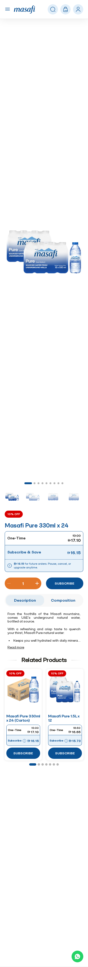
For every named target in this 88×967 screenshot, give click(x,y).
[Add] (37, 583)
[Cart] (65, 9)
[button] (44, 251)
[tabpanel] (44, 631)
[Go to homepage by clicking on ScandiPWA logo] (24, 9)
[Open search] (53, 9)
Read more (16, 647)
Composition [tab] (63, 600)
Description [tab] (25, 600)
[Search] (78, 9)
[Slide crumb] (28, 483)
